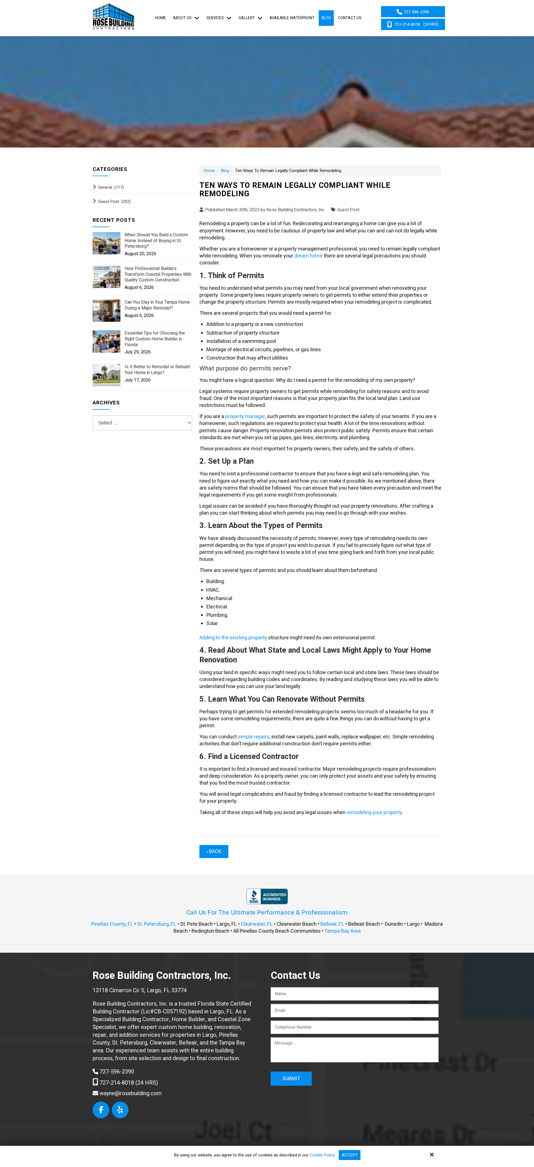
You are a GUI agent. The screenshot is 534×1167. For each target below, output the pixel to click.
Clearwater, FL (257, 924)
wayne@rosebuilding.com (130, 1093)
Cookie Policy (322, 1155)
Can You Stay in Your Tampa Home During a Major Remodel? (157, 305)
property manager (245, 416)
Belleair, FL (332, 924)
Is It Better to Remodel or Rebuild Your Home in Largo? (157, 370)
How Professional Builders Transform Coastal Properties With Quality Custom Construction (158, 274)
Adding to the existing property (233, 638)
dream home (308, 256)
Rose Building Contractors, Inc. (295, 210)
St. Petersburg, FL (156, 924)
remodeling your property (374, 812)
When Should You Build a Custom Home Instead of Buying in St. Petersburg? (156, 240)
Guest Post (348, 210)
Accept (350, 1155)
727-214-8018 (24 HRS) (128, 1083)
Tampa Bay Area (342, 931)
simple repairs (254, 737)
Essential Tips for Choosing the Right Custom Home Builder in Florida (155, 339)
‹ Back (213, 851)
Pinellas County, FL (112, 924)
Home (209, 171)
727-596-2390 (116, 1072)
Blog (225, 171)
